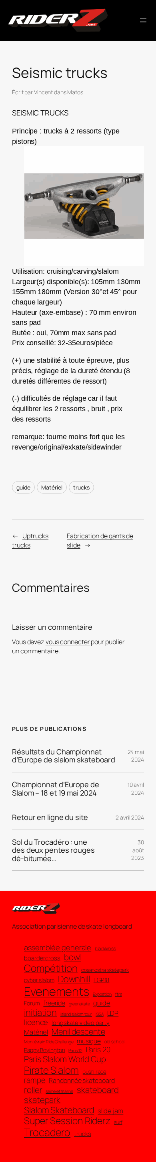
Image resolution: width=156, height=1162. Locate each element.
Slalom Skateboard (59, 1110)
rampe (35, 1080)
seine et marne (59, 1091)
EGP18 (102, 980)
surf (118, 1122)
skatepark (42, 1100)
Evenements (56, 992)
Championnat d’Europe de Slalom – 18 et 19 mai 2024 (55, 788)
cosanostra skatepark (105, 970)
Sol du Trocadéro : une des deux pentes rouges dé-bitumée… (53, 850)
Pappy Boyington (44, 1050)
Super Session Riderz (67, 1120)
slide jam (110, 1111)
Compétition (51, 968)
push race (94, 1071)
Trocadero (47, 1132)
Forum (32, 1003)
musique (88, 1041)
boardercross (42, 958)
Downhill (74, 979)
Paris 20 (98, 1049)
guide (23, 487)
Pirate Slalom (51, 1070)
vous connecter (68, 641)
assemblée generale (57, 947)
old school (114, 1042)
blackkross (105, 948)
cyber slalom (39, 980)
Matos (75, 92)
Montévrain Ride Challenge (49, 1042)
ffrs (118, 994)
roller (33, 1090)
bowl (72, 957)
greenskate (79, 1004)
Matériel (51, 487)
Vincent (43, 92)
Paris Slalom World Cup (65, 1059)
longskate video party (81, 1023)
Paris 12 (75, 1050)
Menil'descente (78, 1032)
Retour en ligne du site (50, 817)
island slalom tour (76, 1014)
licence (36, 1022)
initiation (40, 1012)
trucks (81, 487)
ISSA (100, 1014)
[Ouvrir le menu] (143, 20)
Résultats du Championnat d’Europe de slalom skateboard (63, 756)
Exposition (102, 994)
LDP (113, 1013)
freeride (54, 1003)
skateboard (98, 1090)
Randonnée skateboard (81, 1080)
